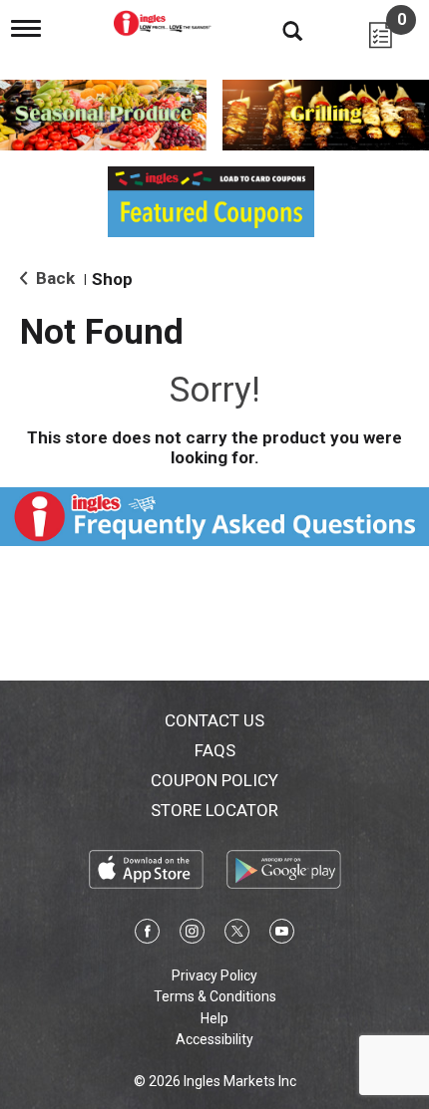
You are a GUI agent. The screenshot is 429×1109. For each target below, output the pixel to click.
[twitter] (236, 935)
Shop (112, 279)
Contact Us (214, 720)
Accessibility (214, 1039)
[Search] (277, 30)
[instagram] (192, 935)
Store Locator (214, 810)
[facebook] (147, 935)
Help (214, 1018)
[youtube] (281, 935)
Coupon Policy (214, 780)
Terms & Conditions (215, 996)
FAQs (215, 750)
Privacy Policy (214, 975)
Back (53, 278)
